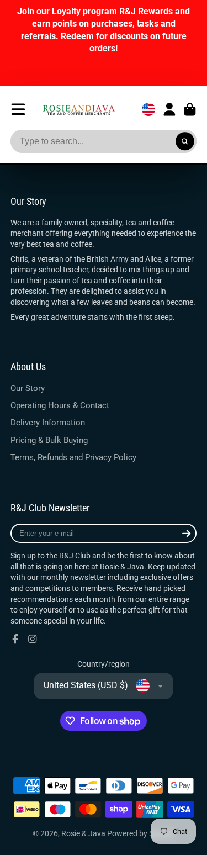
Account (169, 109)
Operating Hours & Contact (59, 405)
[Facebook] (15, 639)
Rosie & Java (83, 833)
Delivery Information (47, 423)
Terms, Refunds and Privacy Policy (73, 457)
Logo (78, 109)
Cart (190, 109)
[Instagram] (33, 639)
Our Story (27, 388)
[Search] (185, 141)
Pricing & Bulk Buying (49, 440)
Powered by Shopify (141, 833)
